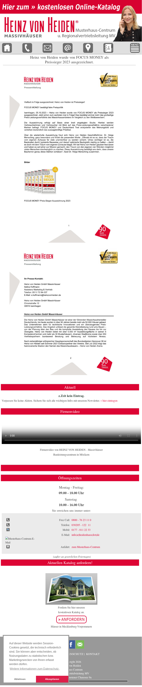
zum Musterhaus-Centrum (86, 547)
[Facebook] (71, 644)
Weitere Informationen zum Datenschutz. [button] (34, 668)
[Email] (80, 644)
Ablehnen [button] (20, 679)
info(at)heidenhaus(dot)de (85, 535)
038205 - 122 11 (81, 525)
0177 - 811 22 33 (81, 530)
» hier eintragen (108, 400)
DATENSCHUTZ (73, 654)
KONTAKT (93, 654)
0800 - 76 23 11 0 (81, 520)
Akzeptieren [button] (52, 679)
